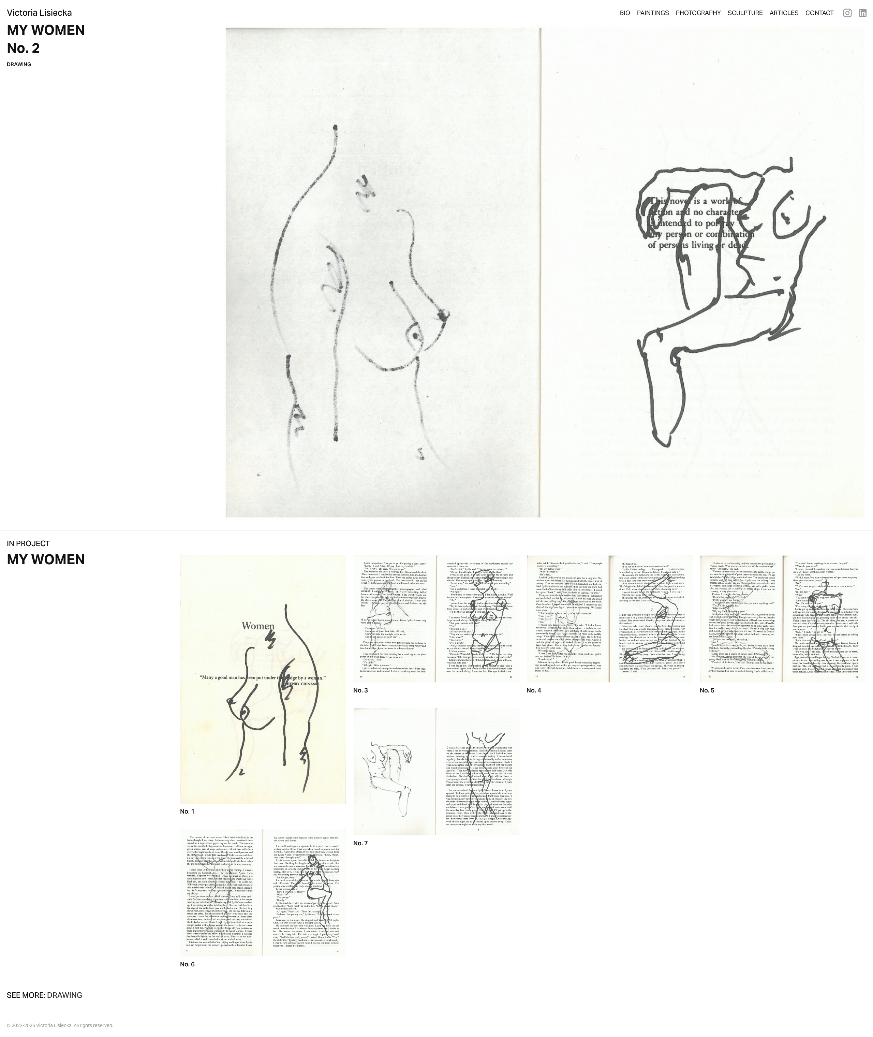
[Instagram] (847, 13)
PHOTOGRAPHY (698, 13)
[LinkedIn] (863, 13)
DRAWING (19, 64)
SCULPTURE (745, 13)
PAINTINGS (653, 13)
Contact (819, 13)
